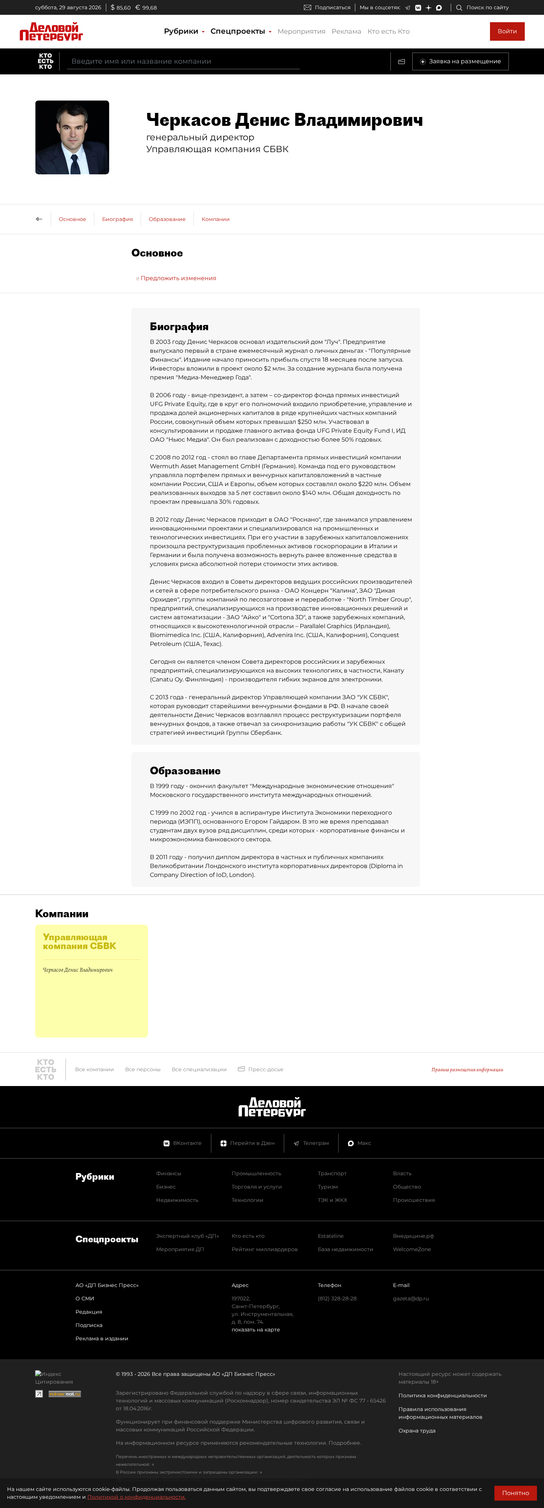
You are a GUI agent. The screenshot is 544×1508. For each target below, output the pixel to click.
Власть (402, 1173)
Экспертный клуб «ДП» (187, 1236)
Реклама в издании (101, 1338)
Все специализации (199, 1069)
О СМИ (84, 1298)
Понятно (515, 1493)
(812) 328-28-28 (337, 1298)
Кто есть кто (248, 1236)
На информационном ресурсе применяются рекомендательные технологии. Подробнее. (238, 1443)
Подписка (89, 1325)
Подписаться (332, 7)
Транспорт (332, 1173)
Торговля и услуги (257, 1186)
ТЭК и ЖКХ (332, 1200)
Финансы (168, 1173)
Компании (216, 219)
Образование (167, 219)
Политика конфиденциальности (443, 1395)
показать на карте (256, 1329)
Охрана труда (417, 1430)
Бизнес (166, 1186)
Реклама (347, 31)
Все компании (94, 1069)
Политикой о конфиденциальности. (136, 1497)
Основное (72, 219)
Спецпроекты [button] (239, 31)
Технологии (247, 1200)
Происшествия (414, 1200)
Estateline (330, 1236)
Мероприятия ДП (180, 1249)
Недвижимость (177, 1200)
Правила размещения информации (467, 1069)
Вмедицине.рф (413, 1236)
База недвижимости (345, 1249)
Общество (407, 1186)
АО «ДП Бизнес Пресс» (107, 1285)
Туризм (328, 1186)
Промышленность (256, 1173)
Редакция (88, 1311)
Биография (117, 219)
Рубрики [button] (182, 31)
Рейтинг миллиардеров (265, 1249)
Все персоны (143, 1069)
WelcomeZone (412, 1249)
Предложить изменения (177, 278)
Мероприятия (302, 31)
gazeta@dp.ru (411, 1298)
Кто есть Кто (388, 31)
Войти (507, 31)
